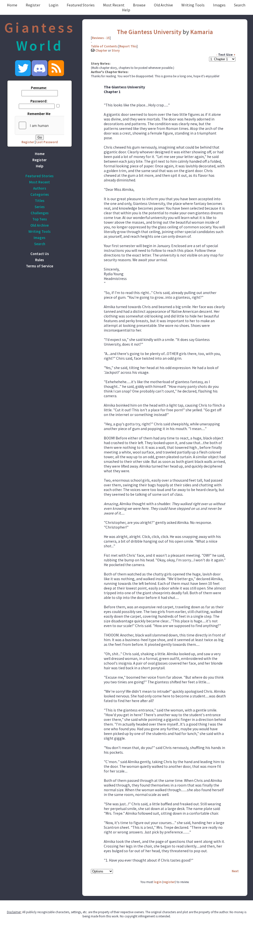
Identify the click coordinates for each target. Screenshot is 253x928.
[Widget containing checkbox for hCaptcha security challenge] (52, 125)
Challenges (40, 213)
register (169, 882)
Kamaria (201, 32)
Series (40, 206)
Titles (39, 200)
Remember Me (38, 113)
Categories (39, 194)
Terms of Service (39, 266)
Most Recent (114, 4)
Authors (39, 188)
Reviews (98, 38)
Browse (139, 4)
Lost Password (47, 142)
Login (53, 4)
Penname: (39, 87)
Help (126, 9)
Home (12, 4)
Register (33, 4)
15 (108, 38)
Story (116, 50)
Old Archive (163, 4)
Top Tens (39, 219)
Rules (39, 259)
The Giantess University (149, 32)
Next (235, 871)
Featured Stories (81, 4)
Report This (128, 46)
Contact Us (39, 253)
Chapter (101, 50)
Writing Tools (193, 4)
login (157, 882)
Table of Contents (104, 46)
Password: (38, 101)
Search (239, 4)
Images (219, 4)
